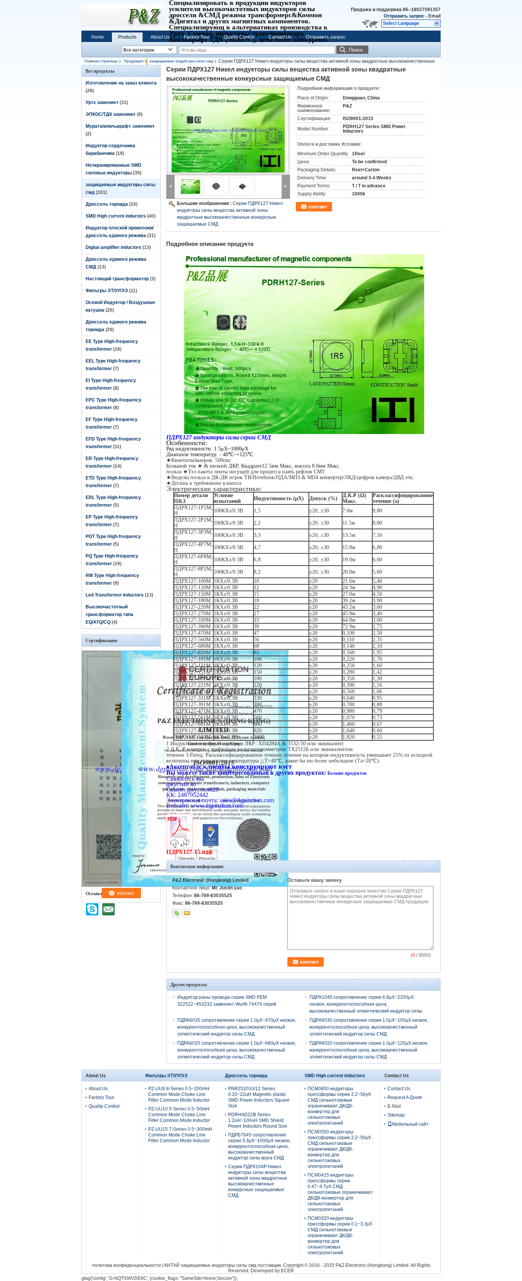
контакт (317, 207)
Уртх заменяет (102, 102)
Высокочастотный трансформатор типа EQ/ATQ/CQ (109, 614)
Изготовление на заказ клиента (121, 83)
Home (97, 37)
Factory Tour (196, 37)
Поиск (356, 50)
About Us (160, 37)
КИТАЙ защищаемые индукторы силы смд (210, 1265)
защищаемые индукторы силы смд (181, 61)
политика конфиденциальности (126, 1265)
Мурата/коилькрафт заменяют (120, 126)
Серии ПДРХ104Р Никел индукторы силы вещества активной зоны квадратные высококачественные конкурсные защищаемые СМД (257, 1181)
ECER (287, 1270)
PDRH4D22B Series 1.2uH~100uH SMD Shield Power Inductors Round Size (257, 1120)
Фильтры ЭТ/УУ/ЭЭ (107, 290)
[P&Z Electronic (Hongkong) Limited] (437, 23)
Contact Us (280, 37)
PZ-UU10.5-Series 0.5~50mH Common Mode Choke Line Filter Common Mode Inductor (179, 1114)
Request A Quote (404, 1097)
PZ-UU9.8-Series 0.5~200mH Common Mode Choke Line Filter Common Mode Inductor (179, 1094)
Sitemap (396, 1115)
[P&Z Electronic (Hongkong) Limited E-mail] (187, 913)
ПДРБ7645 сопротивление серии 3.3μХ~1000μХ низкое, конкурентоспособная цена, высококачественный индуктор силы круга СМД (259, 1146)
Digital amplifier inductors (113, 247)
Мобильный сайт (410, 1124)
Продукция (133, 61)
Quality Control (239, 37)
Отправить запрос (405, 16)
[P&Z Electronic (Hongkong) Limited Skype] (176, 913)
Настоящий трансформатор (117, 278)
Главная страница (101, 61)
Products (127, 37)
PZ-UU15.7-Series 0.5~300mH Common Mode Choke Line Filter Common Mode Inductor (180, 1135)
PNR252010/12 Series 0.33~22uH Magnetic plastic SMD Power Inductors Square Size (259, 1097)
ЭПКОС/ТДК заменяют (111, 114)
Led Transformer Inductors (115, 595)
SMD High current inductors (116, 216)
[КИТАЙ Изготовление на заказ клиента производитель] (123, 15)
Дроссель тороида (107, 204)
